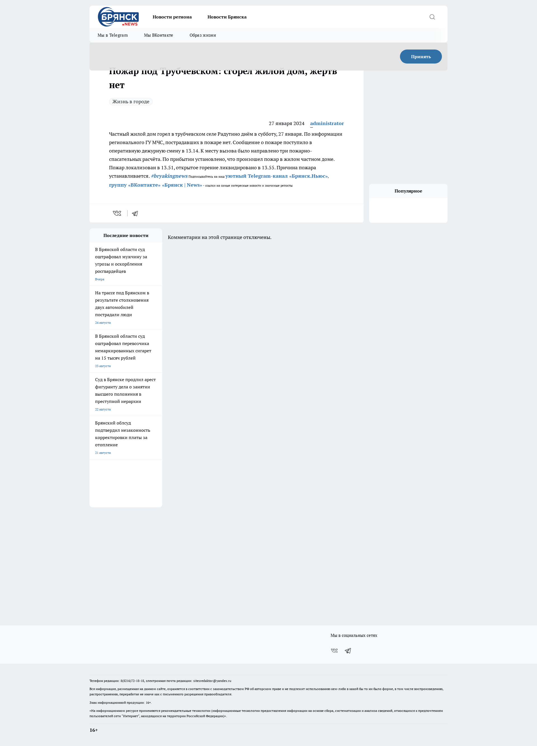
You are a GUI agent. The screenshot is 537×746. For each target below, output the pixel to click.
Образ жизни (203, 35)
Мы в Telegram (113, 35)
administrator (327, 123)
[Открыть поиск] (432, 16)
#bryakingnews (169, 176)
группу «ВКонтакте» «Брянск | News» (155, 185)
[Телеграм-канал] (348, 650)
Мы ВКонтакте (158, 35)
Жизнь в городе (130, 101)
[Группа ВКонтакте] (334, 650)
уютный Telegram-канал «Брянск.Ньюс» (276, 176)
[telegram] (136, 213)
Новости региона (172, 17)
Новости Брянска (227, 17)
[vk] (118, 213)
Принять (421, 56)
